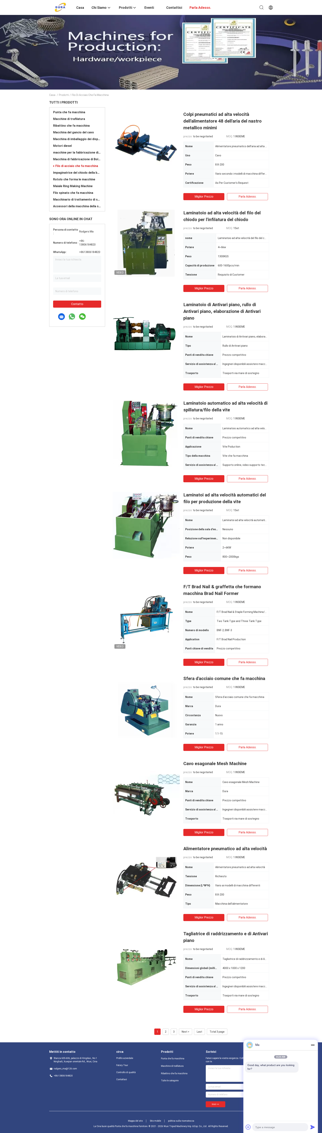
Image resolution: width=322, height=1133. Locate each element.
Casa (52, 94)
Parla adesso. (247, 196)
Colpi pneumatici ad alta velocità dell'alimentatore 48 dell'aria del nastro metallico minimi (222, 121)
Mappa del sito (135, 1121)
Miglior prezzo (204, 196)
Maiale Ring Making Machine (73, 186)
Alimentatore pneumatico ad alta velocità (225, 848)
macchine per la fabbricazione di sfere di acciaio (77, 152)
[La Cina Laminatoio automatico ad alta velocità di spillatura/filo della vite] (146, 433)
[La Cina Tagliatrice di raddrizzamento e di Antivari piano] (146, 963)
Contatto (77, 304)
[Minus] (312, 1045)
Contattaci (121, 1079)
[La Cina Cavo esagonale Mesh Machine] (146, 793)
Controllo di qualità (126, 1072)
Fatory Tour (122, 1065)
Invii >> (215, 1104)
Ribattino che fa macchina (71, 125)
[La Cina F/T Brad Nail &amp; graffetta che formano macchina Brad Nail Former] (146, 616)
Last (199, 1031)
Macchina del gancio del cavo (73, 132)
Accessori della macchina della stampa (77, 206)
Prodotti (64, 94)
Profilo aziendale (124, 1058)
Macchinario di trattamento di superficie (77, 199)
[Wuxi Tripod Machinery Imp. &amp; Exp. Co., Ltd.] (60, 7)
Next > (185, 1031)
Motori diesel (62, 146)
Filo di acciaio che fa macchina (76, 166)
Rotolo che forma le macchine (74, 179)
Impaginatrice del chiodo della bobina (77, 172)
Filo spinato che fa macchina (73, 193)
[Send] (313, 1127)
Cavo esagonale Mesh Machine (215, 763)
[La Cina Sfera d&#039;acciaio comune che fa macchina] (146, 708)
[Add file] (248, 1127)
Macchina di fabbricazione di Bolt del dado (77, 159)
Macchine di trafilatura (69, 119)
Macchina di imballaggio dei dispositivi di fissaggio (77, 139)
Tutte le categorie (170, 1080)
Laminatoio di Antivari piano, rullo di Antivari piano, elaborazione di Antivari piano (222, 311)
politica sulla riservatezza (181, 1121)
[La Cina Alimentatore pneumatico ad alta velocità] (146, 878)
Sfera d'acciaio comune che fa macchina (224, 678)
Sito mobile (155, 1121)
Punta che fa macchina (69, 112)
